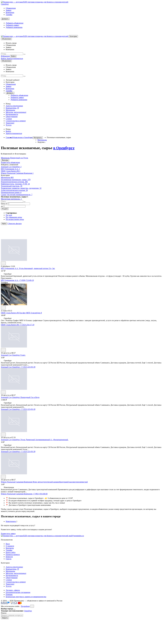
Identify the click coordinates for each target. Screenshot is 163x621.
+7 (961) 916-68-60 (40, 494)
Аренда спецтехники (14, 106)
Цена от (4, 204)
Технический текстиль (11, 186)
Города (8, 559)
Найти (4, 224)
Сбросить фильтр (15, 224)
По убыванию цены (14, 217)
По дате (5, 209)
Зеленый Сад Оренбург (11, 167)
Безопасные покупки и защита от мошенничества (26, 597)
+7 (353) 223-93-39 (27, 367)
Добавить (5, 19)
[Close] (14, 609)
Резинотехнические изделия (14, 182)
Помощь (9, 594)
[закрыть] (32, 606)
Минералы (5, 158)
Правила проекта (13, 554)
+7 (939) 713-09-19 (26, 280)
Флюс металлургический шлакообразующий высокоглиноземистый (60, 482)
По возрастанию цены (15, 219)
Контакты (10, 548)
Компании (10, 12)
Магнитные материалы (11, 199)
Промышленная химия (11, 192)
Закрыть (5, 618)
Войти (13, 56)
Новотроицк (11, 521)
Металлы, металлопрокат (16, 112)
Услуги (8, 125)
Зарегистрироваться (15, 59)
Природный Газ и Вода (29, 397)
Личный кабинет (13, 80)
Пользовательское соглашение (18, 592)
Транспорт (10, 123)
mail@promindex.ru (76, 536)
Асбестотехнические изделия (14, 190)
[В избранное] (3, 263)
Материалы (10, 110)
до (2, 206)
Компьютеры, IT (12, 108)
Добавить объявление (14, 23)
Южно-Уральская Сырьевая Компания (17, 173)
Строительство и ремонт (16, 121)
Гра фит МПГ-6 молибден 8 (30, 313)
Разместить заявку (8, 534)
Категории (73, 36)
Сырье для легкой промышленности (16, 195)
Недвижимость (12, 114)
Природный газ (16, 158)
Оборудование (12, 116)
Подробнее (25, 606)
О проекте (10, 546)
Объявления (11, 8)
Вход (8, 544)
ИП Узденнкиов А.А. (10, 169)
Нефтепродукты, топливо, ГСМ (15, 184)
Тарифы (9, 15)
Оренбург (5, 4)
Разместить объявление (10, 162)
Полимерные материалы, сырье (15, 180)
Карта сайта (10, 552)
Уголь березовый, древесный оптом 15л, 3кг (37, 268)
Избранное (5, 56)
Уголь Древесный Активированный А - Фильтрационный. (44, 440)
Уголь (25, 158)
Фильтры (5, 160)
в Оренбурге (63, 148)
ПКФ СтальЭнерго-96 (10, 171)
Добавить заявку (12, 25)
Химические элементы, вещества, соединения (21, 188)
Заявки (8, 10)
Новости (9, 557)
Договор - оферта (13, 590)
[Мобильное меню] (8, 34)
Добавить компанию (14, 27)
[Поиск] (24, 54)
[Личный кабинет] (3, 34)
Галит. (23, 355)
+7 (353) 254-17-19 (26, 325)
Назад (8, 104)
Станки (9, 119)
